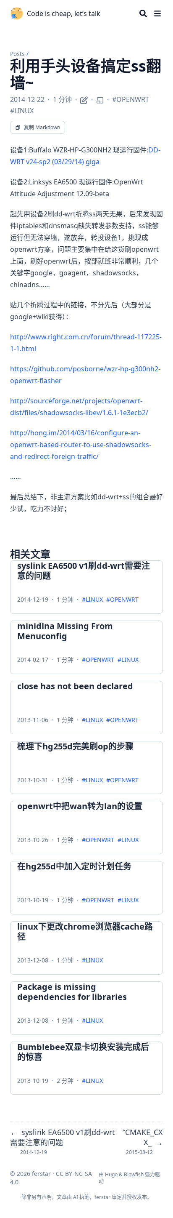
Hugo (111, 1174)
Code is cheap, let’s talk (63, 13)
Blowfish (134, 1174)
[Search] (143, 13)
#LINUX (22, 110)
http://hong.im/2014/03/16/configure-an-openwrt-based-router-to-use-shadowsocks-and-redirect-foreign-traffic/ (80, 444)
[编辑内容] (84, 99)
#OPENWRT (130, 99)
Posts (17, 54)
